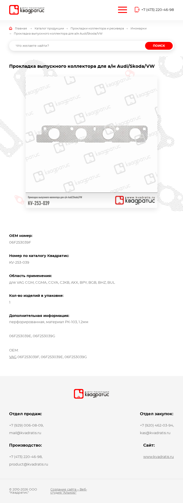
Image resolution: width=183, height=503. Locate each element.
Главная (21, 28)
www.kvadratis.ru (158, 457)
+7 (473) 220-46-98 (157, 10)
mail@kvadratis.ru (25, 433)
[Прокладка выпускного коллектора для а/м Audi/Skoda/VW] (91, 142)
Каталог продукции (49, 28)
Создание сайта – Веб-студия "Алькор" (68, 491)
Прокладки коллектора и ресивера (97, 28)
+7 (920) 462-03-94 (156, 425)
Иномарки (139, 28)
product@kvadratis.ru (28, 464)
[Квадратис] (26, 10)
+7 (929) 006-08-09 (26, 425)
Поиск (159, 45)
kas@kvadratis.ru (155, 433)
